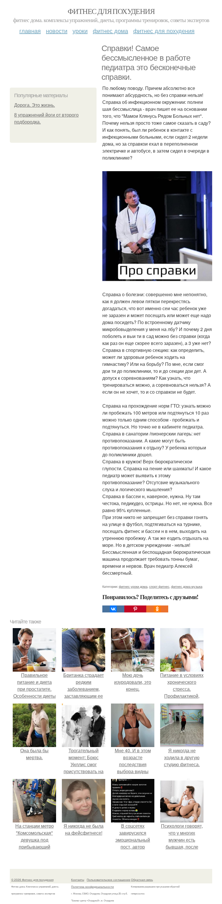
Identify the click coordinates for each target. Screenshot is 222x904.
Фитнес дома (110, 30)
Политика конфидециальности (92, 887)
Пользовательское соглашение (108, 880)
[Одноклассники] (157, 608)
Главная (30, 30)
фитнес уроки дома (133, 586)
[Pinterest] (135, 608)
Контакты (77, 880)
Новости (56, 30)
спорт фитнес (159, 586)
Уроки (80, 30)
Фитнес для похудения (111, 11)
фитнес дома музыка (186, 586)
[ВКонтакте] (113, 608)
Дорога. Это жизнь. (34, 105)
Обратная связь (142, 880)
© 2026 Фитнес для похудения (32, 880)
